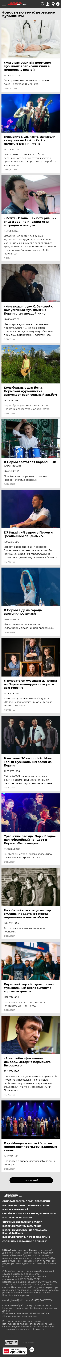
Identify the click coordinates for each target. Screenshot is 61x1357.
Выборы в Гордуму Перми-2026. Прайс (26, 1237)
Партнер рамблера (28, 1342)
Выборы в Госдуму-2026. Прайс (21, 1226)
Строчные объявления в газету (22, 1222)
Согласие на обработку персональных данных (27, 1305)
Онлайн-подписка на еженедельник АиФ (29, 1213)
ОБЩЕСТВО (10, 88)
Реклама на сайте (13, 1205)
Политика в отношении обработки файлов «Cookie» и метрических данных (25, 1314)
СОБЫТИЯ (9, 484)
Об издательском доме (17, 1201)
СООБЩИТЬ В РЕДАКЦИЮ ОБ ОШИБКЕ (24, 1241)
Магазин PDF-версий (15, 1209)
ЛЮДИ (7, 258)
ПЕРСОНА (9, 339)
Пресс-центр (43, 1201)
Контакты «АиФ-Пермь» (17, 1217)
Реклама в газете (38, 1205)
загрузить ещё (31, 1180)
